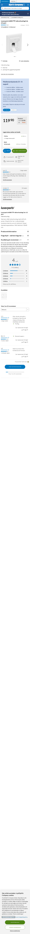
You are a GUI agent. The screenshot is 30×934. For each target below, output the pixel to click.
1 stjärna (5, 281)
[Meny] (2, 5)
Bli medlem (6, 109)
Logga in (14, 109)
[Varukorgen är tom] (28, 5)
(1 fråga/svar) (12, 27)
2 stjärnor (5, 278)
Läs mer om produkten (7, 74)
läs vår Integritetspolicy (21, 917)
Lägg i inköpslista (25, 61)
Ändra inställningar (15, 930)
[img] (27, 45)
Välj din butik (7, 144)
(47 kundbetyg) (4, 27)
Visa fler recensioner (15, 366)
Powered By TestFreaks (21, 361)
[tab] (5, 1)
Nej (25, 329)
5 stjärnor (5, 270)
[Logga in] (24, 5)
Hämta (8, 150)
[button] (4, 296)
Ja (22, 329)
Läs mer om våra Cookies (8, 917)
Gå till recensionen (7, 180)
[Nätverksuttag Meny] (10, 17)
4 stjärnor (5, 273)
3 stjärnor (5, 276)
